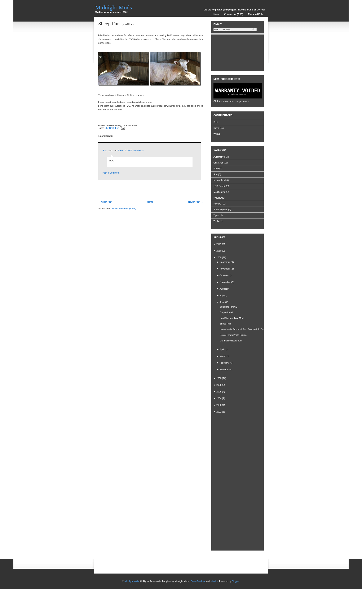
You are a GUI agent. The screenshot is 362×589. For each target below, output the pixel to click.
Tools (216, 221)
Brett (104, 150)
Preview (217, 198)
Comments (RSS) (233, 14)
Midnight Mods (113, 7)
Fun (117, 128)
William (216, 134)
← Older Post (105, 202)
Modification (219, 192)
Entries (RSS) (255, 14)
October (224, 275)
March (223, 356)
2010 (218, 250)
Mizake (214, 581)
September (225, 282)
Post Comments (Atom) (124, 208)
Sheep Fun (109, 23)
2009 (218, 257)
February (224, 363)
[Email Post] (122, 128)
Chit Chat (109, 128)
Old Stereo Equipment (231, 340)
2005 (218, 391)
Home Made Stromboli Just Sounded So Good (243, 329)
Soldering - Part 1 (228, 306)
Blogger (235, 581)
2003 (218, 405)
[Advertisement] (147, 186)
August (223, 288)
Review (217, 203)
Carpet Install (226, 312)
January (224, 369)
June (222, 302)
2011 (218, 244)
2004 (218, 398)
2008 (218, 378)
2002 (218, 411)
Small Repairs (220, 209)
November (225, 268)
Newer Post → (195, 202)
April (222, 349)
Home (216, 14)
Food (216, 168)
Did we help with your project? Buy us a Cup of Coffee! (234, 9)
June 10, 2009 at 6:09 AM (131, 150)
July (222, 295)
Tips (215, 215)
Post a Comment (110, 172)
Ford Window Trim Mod (231, 318)
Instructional (219, 180)
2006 (218, 385)
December (225, 262)
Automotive (219, 157)
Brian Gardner (198, 581)
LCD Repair (219, 186)
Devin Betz (219, 128)
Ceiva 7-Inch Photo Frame (233, 335)
